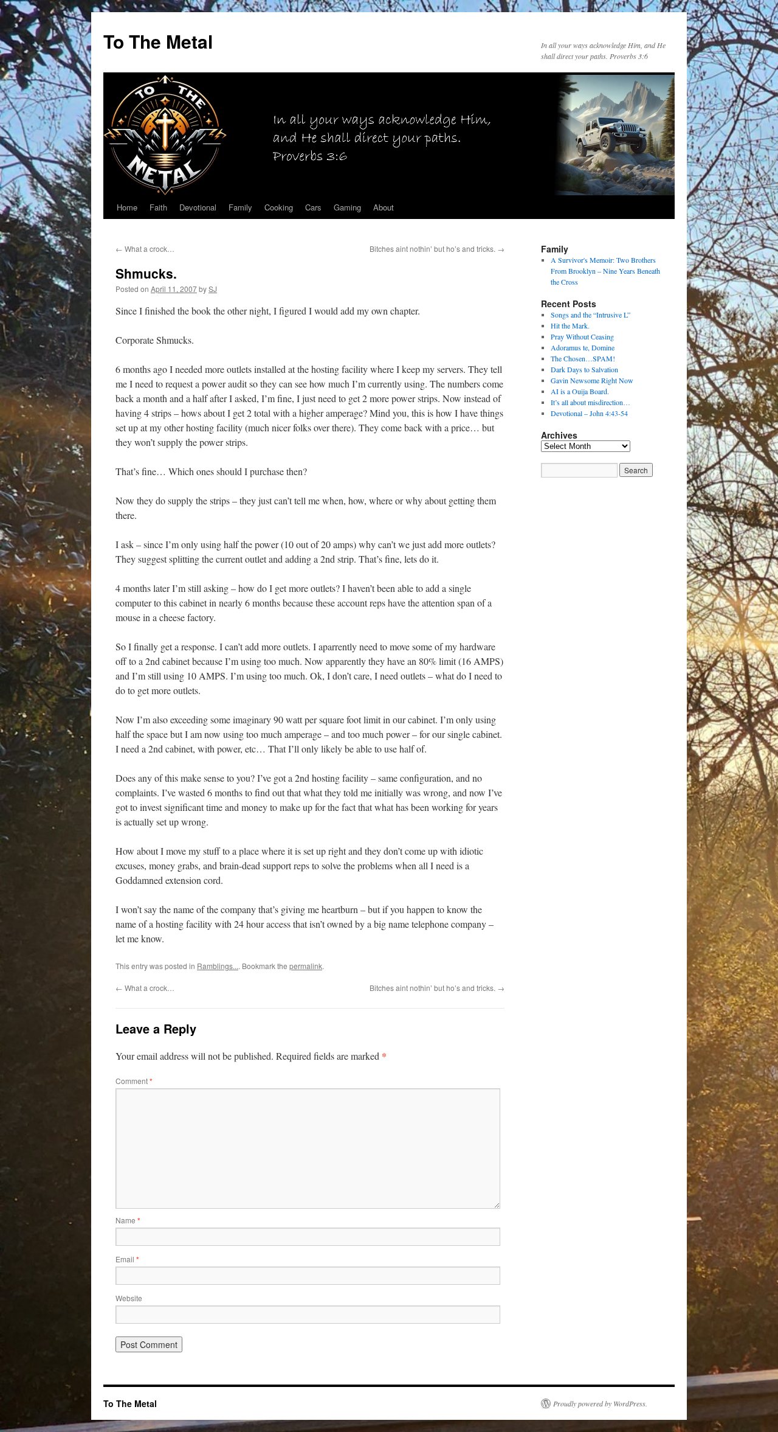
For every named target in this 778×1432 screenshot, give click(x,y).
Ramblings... (217, 966)
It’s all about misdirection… (590, 402)
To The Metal (158, 41)
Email (127, 1259)
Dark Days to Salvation (584, 369)
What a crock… (144, 248)
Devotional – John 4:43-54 (589, 413)
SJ (212, 288)
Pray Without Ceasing (582, 336)
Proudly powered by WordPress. (600, 1403)
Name (127, 1220)
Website (128, 1298)
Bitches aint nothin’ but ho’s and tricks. (437, 248)
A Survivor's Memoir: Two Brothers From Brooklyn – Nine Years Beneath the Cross (605, 271)
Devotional (197, 207)
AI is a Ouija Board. (580, 391)
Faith (158, 207)
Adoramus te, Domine (582, 347)
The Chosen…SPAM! (583, 358)
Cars (313, 207)
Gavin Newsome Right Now (592, 380)
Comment (134, 1081)
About (383, 207)
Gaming (347, 207)
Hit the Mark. (570, 325)
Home (127, 207)
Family (240, 207)
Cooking (278, 207)
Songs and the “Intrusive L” (590, 314)
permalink (305, 966)
